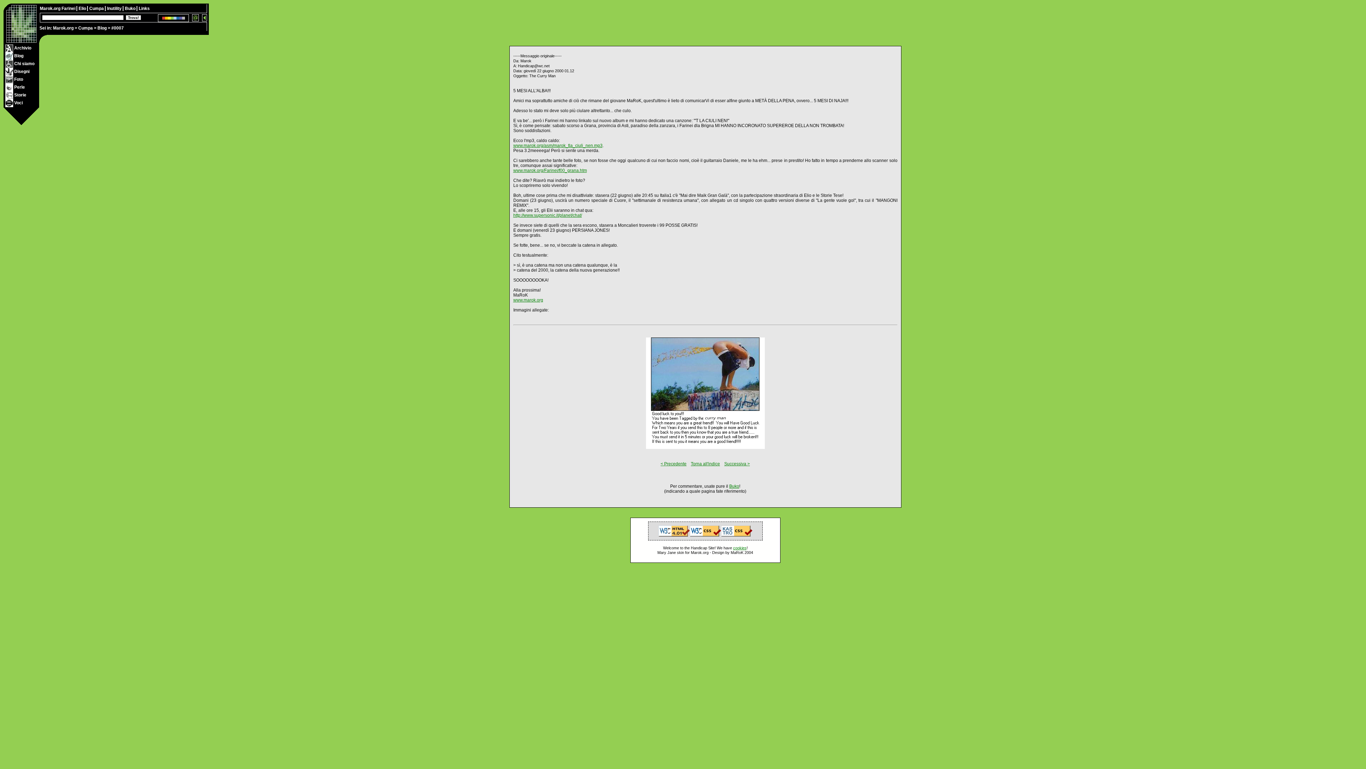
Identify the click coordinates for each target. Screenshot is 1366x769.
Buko (131, 8)
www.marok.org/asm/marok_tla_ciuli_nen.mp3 (558, 145)
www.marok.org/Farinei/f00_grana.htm (550, 170)
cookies (740, 548)
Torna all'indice (705, 463)
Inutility (115, 8)
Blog (102, 28)
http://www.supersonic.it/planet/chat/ (547, 215)
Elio (83, 8)
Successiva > (737, 463)
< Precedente (674, 463)
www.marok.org (528, 300)
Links (144, 8)
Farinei (69, 8)
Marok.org (63, 28)
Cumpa (85, 28)
